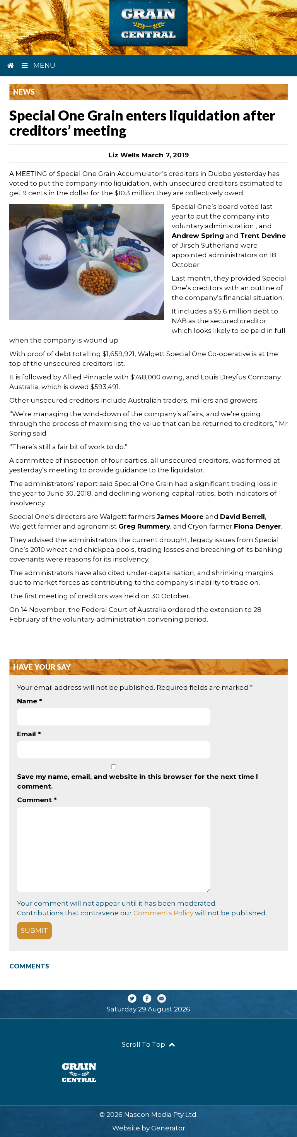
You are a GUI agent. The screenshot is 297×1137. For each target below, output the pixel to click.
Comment (37, 800)
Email (29, 734)
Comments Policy (163, 913)
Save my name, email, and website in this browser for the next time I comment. (137, 781)
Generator (168, 1128)
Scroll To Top (144, 1044)
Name (29, 701)
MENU (43, 65)
